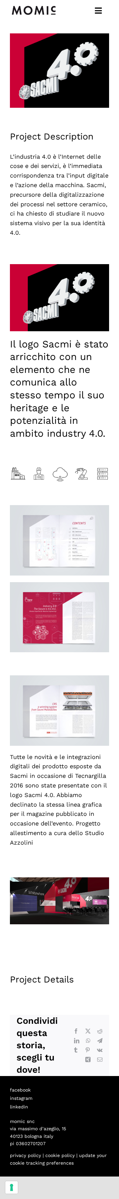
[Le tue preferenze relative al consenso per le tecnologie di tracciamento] (11, 1187)
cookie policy (60, 1155)
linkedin (19, 1106)
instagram (21, 1098)
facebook (20, 1090)
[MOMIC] (34, 6)
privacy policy (25, 1155)
